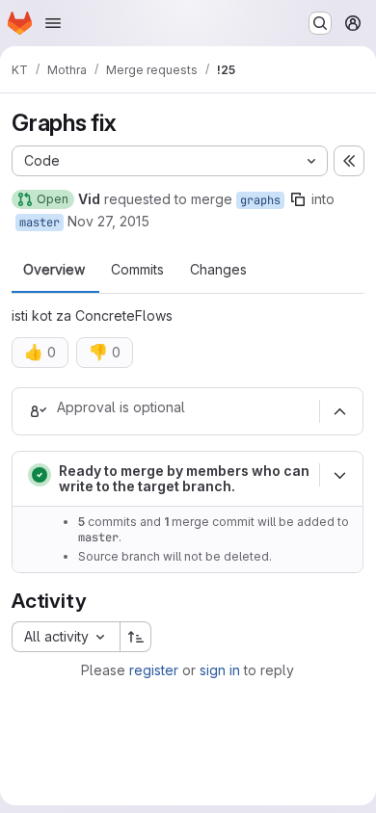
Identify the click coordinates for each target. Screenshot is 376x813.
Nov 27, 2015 (108, 221)
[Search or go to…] (320, 23)
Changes (218, 269)
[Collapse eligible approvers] (339, 411)
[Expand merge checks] (339, 474)
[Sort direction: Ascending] (136, 636)
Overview (54, 269)
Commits (137, 269)
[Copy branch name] (297, 199)
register (153, 670)
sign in (220, 670)
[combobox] (66, 636)
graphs (260, 200)
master (39, 222)
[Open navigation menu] (53, 23)
